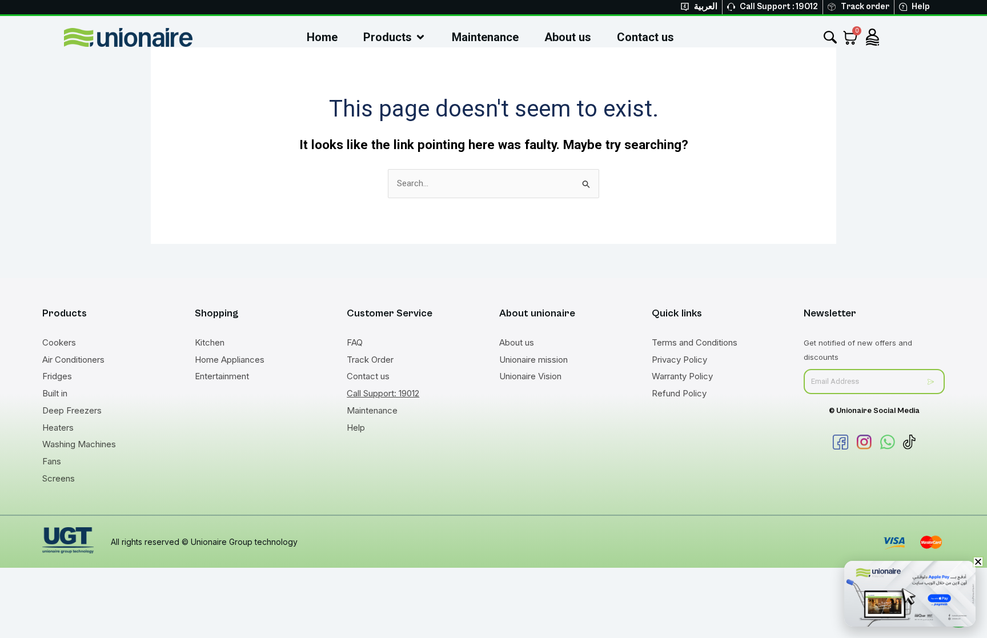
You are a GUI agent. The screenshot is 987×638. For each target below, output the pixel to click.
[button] (978, 561)
